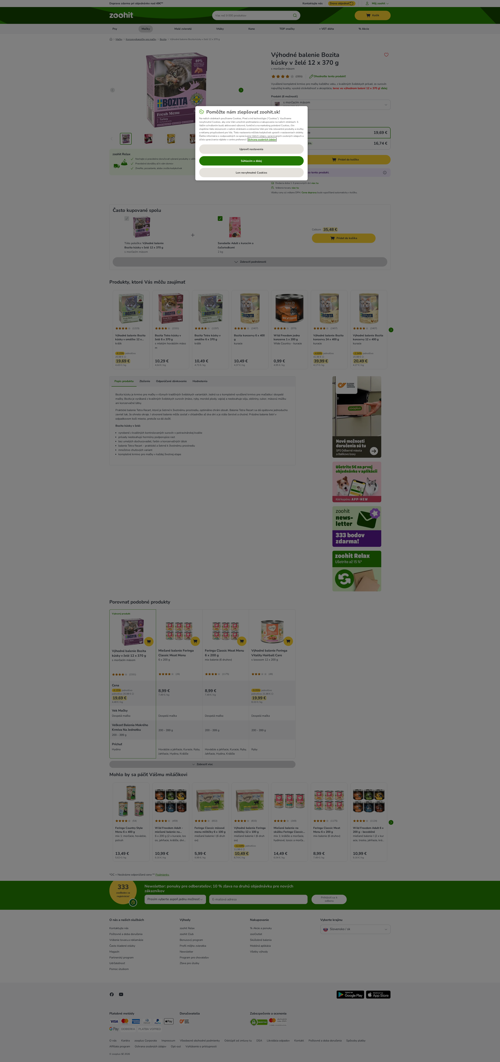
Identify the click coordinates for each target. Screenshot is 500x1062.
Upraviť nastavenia (251, 149)
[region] (251, 143)
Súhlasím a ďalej (251, 161)
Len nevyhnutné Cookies (251, 173)
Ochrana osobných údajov (262, 139)
